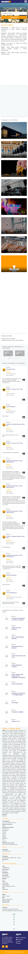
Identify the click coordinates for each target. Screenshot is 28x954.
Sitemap (21, 952)
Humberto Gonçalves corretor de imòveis (18, 619)
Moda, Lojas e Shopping (14, 250)
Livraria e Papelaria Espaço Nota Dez (19, 353)
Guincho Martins (10, 406)
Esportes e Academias (14, 154)
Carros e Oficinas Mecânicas (14, 192)
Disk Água (15, 702)
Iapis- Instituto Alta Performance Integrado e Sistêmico (18, 676)
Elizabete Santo (10, 369)
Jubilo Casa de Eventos (16, 628)
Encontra (14, 17)
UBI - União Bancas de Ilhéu (18, 637)
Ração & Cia (16, 721)
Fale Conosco (20, 939)
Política (17, 952)
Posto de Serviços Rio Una (18, 656)
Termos (13, 952)
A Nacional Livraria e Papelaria (8, 353)
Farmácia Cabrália (17, 712)
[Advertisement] (14, 71)
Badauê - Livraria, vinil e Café (14, 389)
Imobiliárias (14, 135)
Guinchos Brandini (11, 575)
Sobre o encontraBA (21, 937)
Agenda (19, 943)
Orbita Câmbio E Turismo (17, 665)
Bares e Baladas (14, 212)
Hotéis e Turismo (14, 231)
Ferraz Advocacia (17, 684)
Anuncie (19, 941)
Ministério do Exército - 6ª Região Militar (18, 694)
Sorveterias (14, 173)
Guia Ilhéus (12, 338)
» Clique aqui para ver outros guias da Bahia (12, 340)
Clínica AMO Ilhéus (11, 592)
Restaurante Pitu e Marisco (17, 647)
